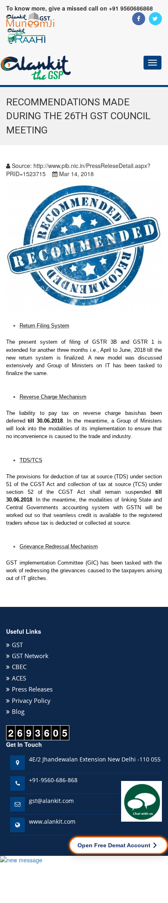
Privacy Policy (31, 700)
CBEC (19, 667)
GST (17, 645)
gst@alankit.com (51, 801)
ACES (19, 678)
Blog (18, 711)
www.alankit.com (52, 821)
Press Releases (32, 689)
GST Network (30, 656)
